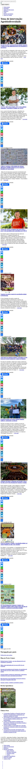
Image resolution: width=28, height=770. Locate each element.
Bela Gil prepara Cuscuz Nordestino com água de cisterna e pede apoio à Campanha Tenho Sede (13, 679)
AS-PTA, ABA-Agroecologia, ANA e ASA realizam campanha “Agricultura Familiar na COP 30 (13, 107)
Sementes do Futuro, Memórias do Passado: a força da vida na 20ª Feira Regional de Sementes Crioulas (14, 482)
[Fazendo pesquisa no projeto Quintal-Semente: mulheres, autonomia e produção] (14, 409)
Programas (6, 8)
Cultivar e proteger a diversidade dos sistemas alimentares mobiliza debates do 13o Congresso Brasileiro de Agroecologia (12, 168)
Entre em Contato (8, 15)
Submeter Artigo (10, 753)
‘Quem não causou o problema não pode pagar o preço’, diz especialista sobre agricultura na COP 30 (14, 230)
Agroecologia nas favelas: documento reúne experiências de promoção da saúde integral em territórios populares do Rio (15, 731)
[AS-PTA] (1, 3)
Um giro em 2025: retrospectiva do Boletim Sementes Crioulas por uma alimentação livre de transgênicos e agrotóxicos (14, 46)
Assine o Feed (7, 758)
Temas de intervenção (9, 9)
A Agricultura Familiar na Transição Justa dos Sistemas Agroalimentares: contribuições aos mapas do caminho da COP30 (14, 715)
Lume (5, 12)
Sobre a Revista (10, 750)
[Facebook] (14, 66)
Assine (8, 754)
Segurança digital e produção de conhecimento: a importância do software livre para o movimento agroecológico (14, 675)
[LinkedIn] (14, 78)
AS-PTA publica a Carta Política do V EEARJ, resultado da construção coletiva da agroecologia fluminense (15, 727)
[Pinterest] (14, 73)
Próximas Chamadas (11, 752)
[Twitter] (14, 68)
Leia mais (25, 119)
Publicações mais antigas (6, 655)
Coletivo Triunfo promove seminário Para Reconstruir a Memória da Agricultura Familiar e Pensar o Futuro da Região (15, 723)
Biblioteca (6, 11)
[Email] (14, 76)
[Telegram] (14, 80)
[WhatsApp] (14, 71)
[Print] (14, 83)
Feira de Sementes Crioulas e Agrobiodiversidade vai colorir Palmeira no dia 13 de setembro (14, 544)
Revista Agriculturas (8, 13)
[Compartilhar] (14, 85)
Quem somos (7, 7)
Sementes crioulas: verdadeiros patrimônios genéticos (12, 682)
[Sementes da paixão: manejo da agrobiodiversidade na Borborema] (14, 284)
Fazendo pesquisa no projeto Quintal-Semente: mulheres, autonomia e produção (12, 420)
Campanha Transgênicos (9, 756)
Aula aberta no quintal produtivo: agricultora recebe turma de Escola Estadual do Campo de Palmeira (14, 358)
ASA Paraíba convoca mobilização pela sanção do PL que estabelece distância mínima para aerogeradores (15, 719)
